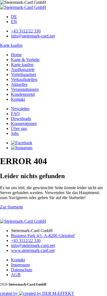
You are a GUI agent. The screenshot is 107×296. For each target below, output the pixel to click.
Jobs (15, 133)
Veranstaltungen (25, 89)
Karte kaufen (11, 45)
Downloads (21, 118)
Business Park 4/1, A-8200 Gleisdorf (43, 235)
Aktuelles (19, 84)
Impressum (20, 264)
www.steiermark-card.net (33, 250)
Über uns (19, 128)
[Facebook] (21, 142)
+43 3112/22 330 (26, 31)
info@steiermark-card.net (33, 36)
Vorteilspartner (23, 74)
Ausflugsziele (23, 69)
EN (14, 21)
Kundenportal (23, 94)
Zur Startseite (11, 207)
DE (14, 16)
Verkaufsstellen (24, 79)
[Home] (23, 7)
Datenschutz (21, 269)
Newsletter (20, 108)
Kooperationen (24, 123)
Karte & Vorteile (25, 59)
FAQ (15, 113)
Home (16, 54)
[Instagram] (21, 147)
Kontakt (18, 99)
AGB (16, 274)
